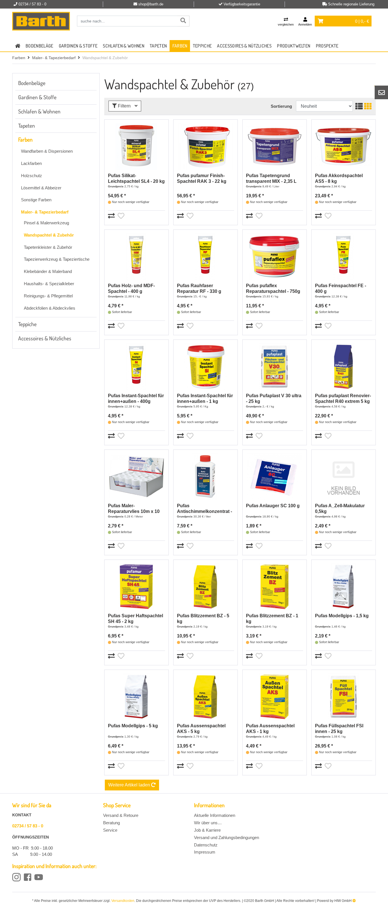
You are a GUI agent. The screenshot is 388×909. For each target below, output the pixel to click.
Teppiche (202, 46)
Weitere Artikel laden (129, 784)
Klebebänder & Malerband (48, 271)
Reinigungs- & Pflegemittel (48, 295)
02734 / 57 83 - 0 (27, 825)
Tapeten (158, 46)
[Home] (41, 21)
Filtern (124, 105)
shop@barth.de (150, 4)
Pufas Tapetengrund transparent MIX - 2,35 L (271, 178)
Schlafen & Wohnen (123, 46)
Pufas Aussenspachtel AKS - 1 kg (270, 728)
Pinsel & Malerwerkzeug (46, 222)
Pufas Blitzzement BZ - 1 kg (272, 618)
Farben (179, 46)
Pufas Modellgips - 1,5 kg (342, 615)
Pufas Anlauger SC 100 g (273, 505)
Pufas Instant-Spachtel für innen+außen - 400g (136, 398)
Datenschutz (206, 844)
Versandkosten (122, 901)
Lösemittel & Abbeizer (41, 187)
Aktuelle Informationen (214, 815)
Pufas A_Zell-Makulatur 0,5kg (340, 508)
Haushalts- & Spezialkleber (49, 283)
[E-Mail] (381, 92)
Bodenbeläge (39, 46)
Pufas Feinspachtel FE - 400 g (340, 288)
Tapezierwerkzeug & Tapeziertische (56, 259)
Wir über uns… (208, 822)
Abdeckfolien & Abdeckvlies (49, 308)
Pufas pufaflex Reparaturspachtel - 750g (273, 288)
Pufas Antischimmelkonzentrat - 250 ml (204, 508)
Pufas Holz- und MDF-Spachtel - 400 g (131, 288)
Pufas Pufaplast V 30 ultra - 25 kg (273, 398)
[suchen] (183, 21)
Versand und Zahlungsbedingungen (226, 837)
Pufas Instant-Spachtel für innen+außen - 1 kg (205, 398)
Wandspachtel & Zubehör (49, 235)
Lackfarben (31, 163)
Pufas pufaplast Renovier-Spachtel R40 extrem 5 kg (343, 398)
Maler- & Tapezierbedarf (54, 57)
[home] (17, 45)
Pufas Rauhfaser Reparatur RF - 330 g (199, 288)
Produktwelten (293, 46)
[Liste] (358, 106)
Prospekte (327, 46)
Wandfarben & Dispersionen (47, 151)
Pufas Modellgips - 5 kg (133, 725)
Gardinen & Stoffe (78, 46)
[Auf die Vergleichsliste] (112, 216)
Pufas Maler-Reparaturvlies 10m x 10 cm (134, 508)
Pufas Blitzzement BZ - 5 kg (203, 618)
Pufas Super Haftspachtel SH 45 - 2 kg (135, 618)
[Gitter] (367, 106)
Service (110, 830)
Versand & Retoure (120, 815)
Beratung (111, 822)
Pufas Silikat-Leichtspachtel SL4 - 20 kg (136, 178)
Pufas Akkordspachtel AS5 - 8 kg (339, 178)
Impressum (204, 852)
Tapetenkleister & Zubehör (48, 247)
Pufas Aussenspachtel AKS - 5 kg (201, 728)
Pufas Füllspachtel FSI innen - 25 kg (339, 728)
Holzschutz (31, 175)
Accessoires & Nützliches (244, 46)
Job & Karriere (207, 830)
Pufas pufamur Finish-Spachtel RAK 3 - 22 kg (201, 178)
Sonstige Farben (36, 199)
